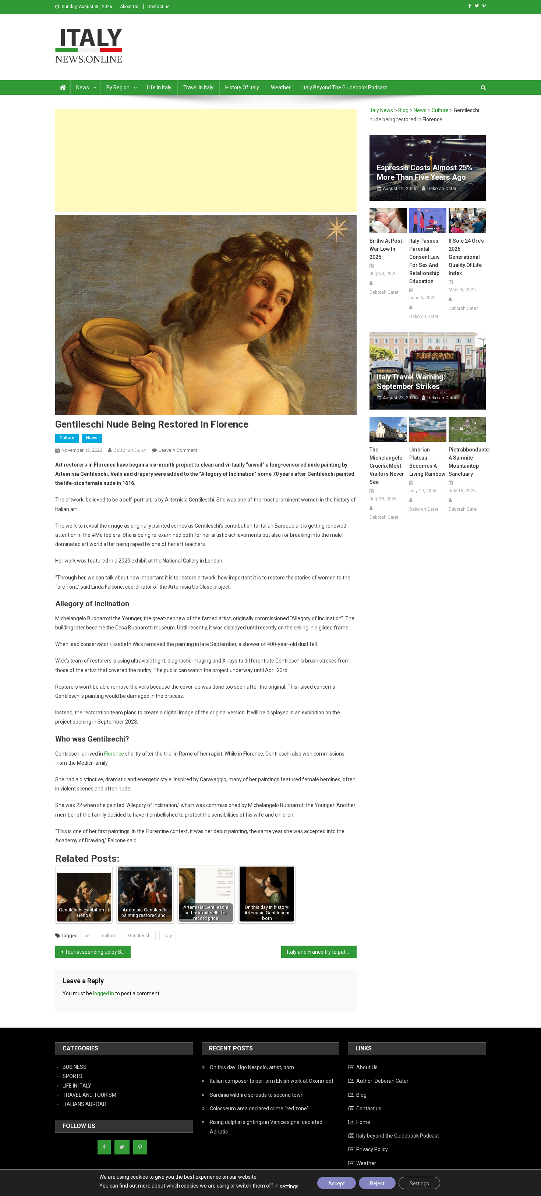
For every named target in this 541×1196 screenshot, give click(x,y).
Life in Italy (159, 87)
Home (363, 1122)
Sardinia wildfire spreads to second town (257, 1095)
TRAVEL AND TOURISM (89, 1095)
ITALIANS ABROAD (84, 1104)
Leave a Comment (178, 450)
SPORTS (72, 1076)
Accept (336, 1183)
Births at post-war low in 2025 (386, 249)
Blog (361, 1095)
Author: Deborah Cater (382, 1081)
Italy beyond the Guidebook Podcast (345, 87)
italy (167, 935)
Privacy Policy (372, 1149)
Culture (67, 437)
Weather (281, 87)
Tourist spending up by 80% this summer (98, 952)
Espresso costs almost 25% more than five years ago (424, 172)
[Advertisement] (206, 160)
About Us (129, 6)
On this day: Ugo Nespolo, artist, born (252, 1067)
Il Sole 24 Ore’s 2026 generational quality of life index (466, 257)
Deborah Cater (129, 450)
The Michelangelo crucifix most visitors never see (386, 466)
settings (289, 1186)
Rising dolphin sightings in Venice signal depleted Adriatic (266, 1127)
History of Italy (242, 87)
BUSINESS (74, 1067)
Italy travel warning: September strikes (411, 381)
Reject (377, 1183)
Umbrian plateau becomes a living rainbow (427, 462)
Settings (419, 1183)
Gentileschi (140, 935)
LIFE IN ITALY (77, 1086)
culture (109, 935)
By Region (118, 87)
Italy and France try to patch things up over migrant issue (322, 952)
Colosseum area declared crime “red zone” (259, 1108)
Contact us (158, 6)
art (87, 935)
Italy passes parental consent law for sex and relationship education (424, 261)
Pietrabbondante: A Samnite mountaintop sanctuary (467, 462)
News (82, 87)
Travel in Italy (198, 87)
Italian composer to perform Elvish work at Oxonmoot (271, 1081)
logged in (103, 993)
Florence (114, 754)
